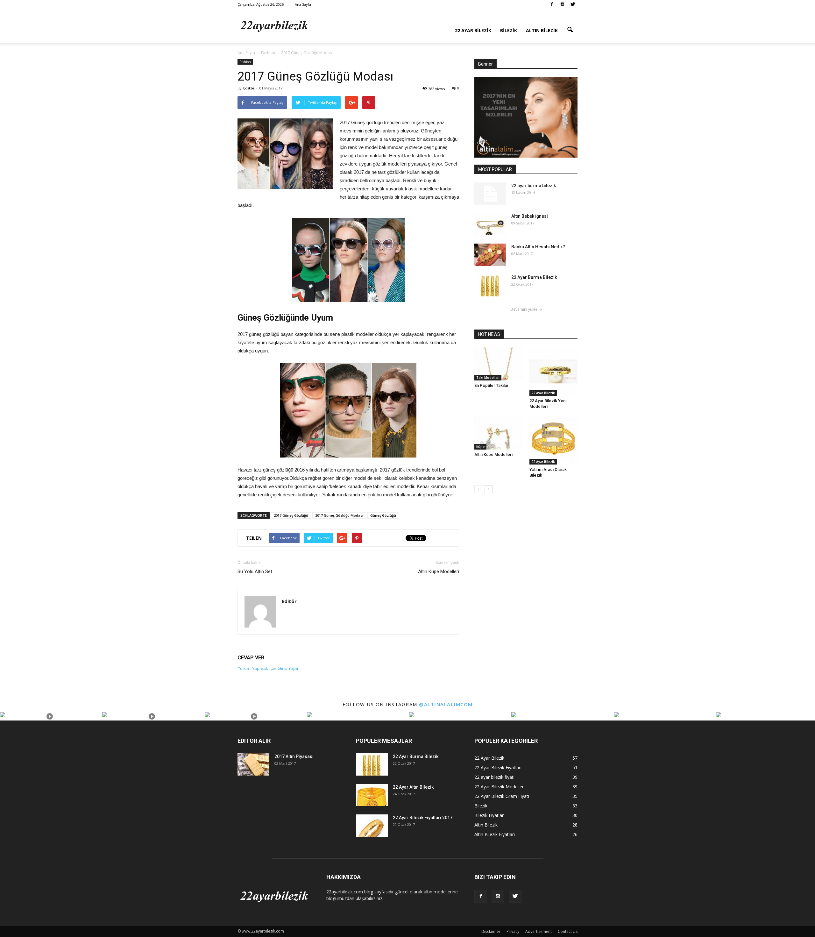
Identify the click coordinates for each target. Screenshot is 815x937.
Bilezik (508, 30)
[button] (570, 30)
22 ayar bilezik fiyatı (494, 777)
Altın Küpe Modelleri (438, 571)
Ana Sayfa (303, 4)
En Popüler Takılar (491, 385)
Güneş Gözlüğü (383, 515)
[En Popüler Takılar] (498, 363)
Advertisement (538, 931)
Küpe (480, 446)
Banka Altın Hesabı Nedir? (538, 246)
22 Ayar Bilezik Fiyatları (497, 767)
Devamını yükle (523, 309)
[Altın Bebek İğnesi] (490, 224)
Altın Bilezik (542, 30)
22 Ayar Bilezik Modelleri (499, 787)
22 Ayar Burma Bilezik (534, 277)
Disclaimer (490, 931)
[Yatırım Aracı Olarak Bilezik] (553, 440)
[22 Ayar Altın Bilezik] (372, 795)
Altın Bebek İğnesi (529, 216)
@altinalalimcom (446, 704)
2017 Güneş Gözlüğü (291, 515)
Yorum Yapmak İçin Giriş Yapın (268, 668)
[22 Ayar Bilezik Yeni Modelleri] (553, 371)
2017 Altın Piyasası (294, 756)
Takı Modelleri (488, 377)
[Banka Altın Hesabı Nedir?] (490, 255)
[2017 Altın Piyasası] (253, 764)
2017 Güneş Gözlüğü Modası (339, 515)
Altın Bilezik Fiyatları (494, 834)
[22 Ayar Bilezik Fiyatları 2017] (372, 825)
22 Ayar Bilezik (473, 30)
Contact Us (568, 931)
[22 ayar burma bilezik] (490, 193)
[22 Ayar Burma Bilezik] (490, 285)
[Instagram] (562, 4)
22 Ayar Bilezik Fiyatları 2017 (422, 817)
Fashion (245, 62)
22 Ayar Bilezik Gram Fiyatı (501, 796)
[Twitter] (573, 4)
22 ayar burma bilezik (533, 185)
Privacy (513, 931)
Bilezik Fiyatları (489, 815)
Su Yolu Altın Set (254, 571)
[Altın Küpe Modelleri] (498, 433)
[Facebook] (551, 4)
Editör (248, 88)
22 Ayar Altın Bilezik (413, 787)
